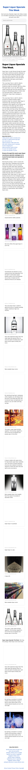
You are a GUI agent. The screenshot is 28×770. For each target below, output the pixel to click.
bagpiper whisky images (14, 760)
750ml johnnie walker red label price (11, 138)
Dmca (5, 768)
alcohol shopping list (7, 145)
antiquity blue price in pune (10, 762)
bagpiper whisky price (14, 755)
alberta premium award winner (9, 147)
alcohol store (21, 762)
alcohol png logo (15, 139)
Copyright (21, 768)
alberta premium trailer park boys (10, 142)
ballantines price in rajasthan (14, 759)
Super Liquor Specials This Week (14, 8)
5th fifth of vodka (6, 139)
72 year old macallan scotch (9, 148)
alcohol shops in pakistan (14, 757)
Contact (9, 768)
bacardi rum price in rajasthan (14, 754)
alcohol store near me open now (14, 749)
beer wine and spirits (14, 751)
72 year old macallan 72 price (9, 150)
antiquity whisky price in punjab (14, 752)
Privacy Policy (15, 768)
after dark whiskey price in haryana (11, 144)
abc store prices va (7, 141)
